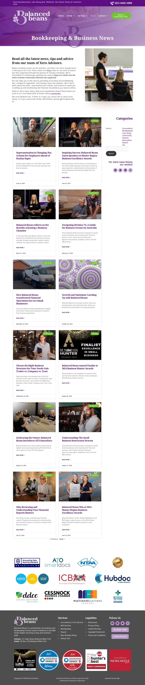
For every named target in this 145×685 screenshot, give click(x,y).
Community (127, 136)
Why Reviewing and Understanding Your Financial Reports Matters (32, 510)
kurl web (116, 678)
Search (108, 128)
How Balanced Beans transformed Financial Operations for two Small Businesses (29, 299)
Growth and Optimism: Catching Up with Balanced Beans (79, 296)
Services (81, 16)
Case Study (126, 133)
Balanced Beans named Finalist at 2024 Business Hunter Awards (80, 367)
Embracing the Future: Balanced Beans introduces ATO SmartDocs (34, 439)
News (92, 16)
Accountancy (127, 128)
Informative (127, 140)
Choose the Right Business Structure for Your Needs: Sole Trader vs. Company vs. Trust (32, 368)
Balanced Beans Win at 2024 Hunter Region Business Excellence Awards (77, 510)
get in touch (64, 99)
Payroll (125, 143)
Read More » (20, 173)
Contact (101, 16)
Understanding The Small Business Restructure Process (77, 439)
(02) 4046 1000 (123, 3)
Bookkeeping (127, 131)
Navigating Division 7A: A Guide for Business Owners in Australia (79, 226)
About (69, 16)
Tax (123, 145)
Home (61, 16)
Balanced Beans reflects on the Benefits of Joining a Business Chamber (32, 227)
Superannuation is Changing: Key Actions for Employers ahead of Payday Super (33, 155)
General (125, 138)
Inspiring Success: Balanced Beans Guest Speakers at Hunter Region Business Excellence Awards (80, 155)
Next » (62, 539)
